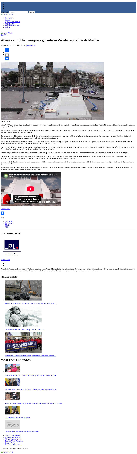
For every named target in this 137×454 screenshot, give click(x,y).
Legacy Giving (10, 24)
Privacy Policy (10, 443)
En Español (9, 18)
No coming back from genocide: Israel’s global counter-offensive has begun (30, 389)
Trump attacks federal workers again (17, 417)
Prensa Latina (31, 45)
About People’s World (12, 435)
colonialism (9, 221)
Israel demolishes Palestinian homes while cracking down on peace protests (30, 303)
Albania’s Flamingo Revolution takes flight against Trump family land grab (30, 375)
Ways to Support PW (12, 25)
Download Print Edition (13, 445)
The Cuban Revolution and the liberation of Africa (22, 432)
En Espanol (9, 223)
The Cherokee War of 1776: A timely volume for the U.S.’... (25, 330)
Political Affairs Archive (13, 437)
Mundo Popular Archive (13, 439)
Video (7, 227)
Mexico (7, 225)
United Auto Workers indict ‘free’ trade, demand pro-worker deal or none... (30, 356)
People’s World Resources (14, 441)
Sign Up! (4, 35)
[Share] (70, 50)
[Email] (70, 55)
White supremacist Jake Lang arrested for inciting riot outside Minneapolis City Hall (33, 403)
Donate (7, 27)
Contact (7, 20)
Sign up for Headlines (12, 22)
